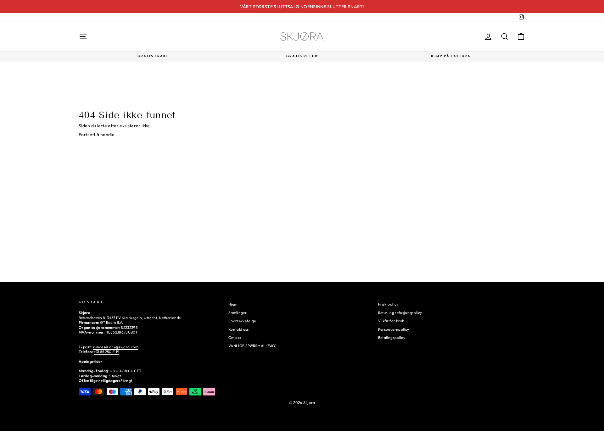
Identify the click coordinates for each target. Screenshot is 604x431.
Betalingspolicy (391, 337)
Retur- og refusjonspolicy (400, 312)
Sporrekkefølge (242, 320)
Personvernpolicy (393, 329)
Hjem (232, 304)
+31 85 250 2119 (106, 351)
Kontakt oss (238, 329)
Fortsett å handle (97, 134)
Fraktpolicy (388, 304)
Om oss (234, 337)
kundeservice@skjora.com (115, 347)
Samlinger (237, 312)
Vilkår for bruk (391, 320)
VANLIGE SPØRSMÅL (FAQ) (252, 345)
